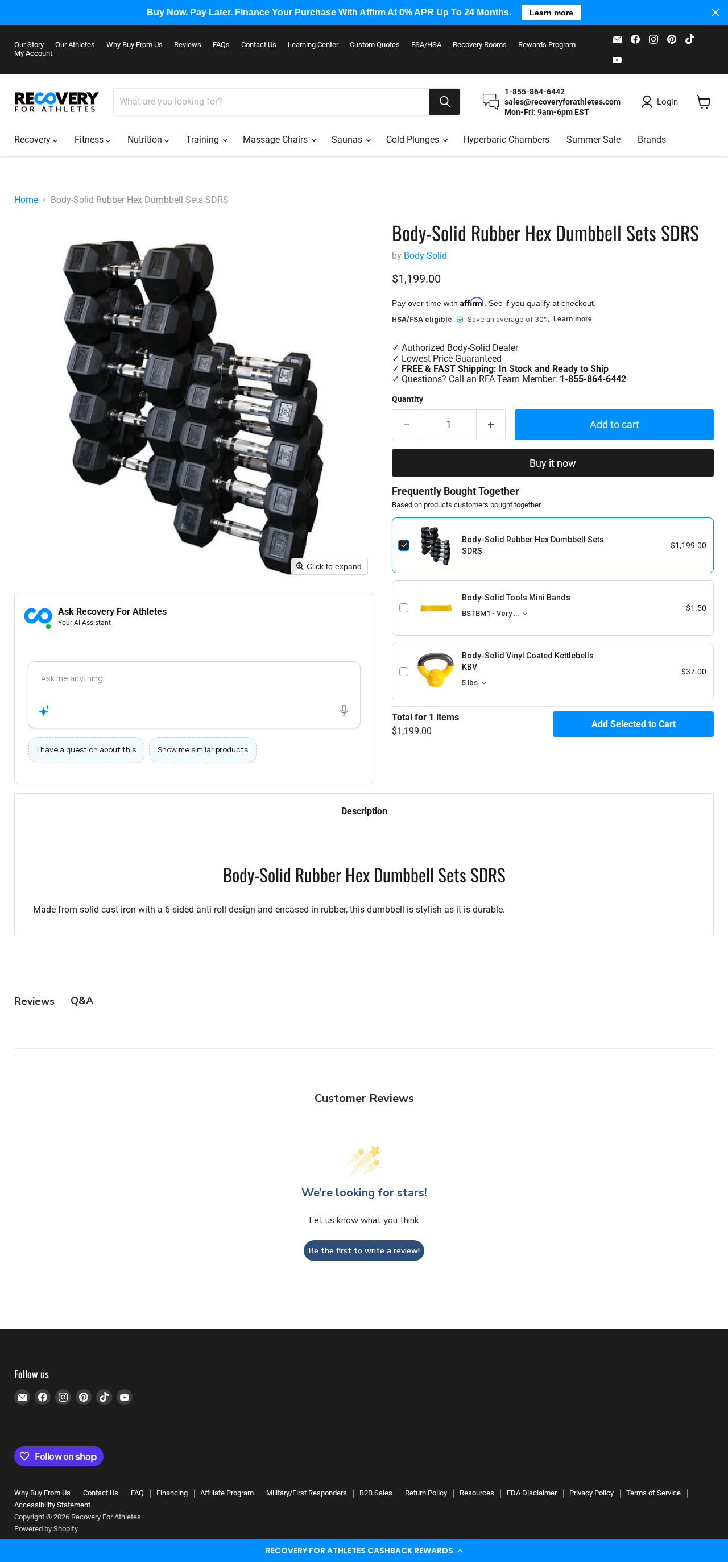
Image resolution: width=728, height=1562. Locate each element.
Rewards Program (547, 45)
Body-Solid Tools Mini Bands (516, 597)
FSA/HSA (426, 45)
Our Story (29, 45)
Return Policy (426, 1493)
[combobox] (271, 102)
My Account (33, 53)
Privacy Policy (591, 1493)
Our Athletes (75, 45)
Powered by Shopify (46, 1528)
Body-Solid (425, 255)
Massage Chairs (276, 139)
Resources (477, 1493)
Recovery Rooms (480, 45)
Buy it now (553, 463)
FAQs (221, 45)
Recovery (33, 139)
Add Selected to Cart (634, 724)
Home (26, 200)
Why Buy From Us (134, 45)
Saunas (348, 139)
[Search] (444, 102)
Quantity (407, 399)
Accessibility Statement (52, 1505)
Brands (652, 139)
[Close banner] (715, 12)
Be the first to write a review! (364, 1250)
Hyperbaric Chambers (506, 139)
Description (364, 811)
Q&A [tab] (82, 1001)
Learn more (572, 319)
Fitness (90, 139)
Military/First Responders (306, 1493)
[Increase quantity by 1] (491, 425)
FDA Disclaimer (532, 1493)
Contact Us (258, 45)
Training (203, 139)
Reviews (187, 45)
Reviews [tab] (34, 1001)
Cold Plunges (413, 139)
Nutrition (145, 139)
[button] (364, 1550)
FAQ (137, 1493)
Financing (172, 1493)
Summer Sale (593, 139)
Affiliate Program (227, 1493)
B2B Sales (375, 1493)
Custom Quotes (375, 45)
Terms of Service (653, 1493)
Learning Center (313, 45)
